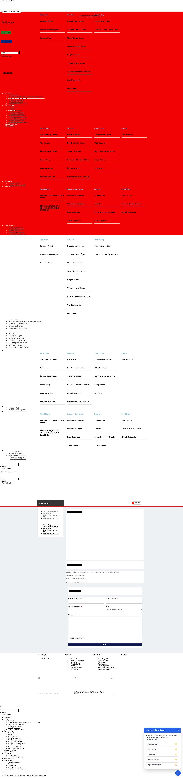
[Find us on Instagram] (5, 3)
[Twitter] (46, 662)
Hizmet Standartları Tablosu (19, 122)
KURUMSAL (9, 12)
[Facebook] (41, 662)
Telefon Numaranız (75, 607)
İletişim (116, 700)
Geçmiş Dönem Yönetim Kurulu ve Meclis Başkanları (24, 722)
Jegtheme (43, 775)
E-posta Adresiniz (112, 598)
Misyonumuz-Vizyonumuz (16, 724)
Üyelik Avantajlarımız (14, 738)
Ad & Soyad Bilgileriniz (76, 598)
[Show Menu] (0, 470)
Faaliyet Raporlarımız (14, 726)
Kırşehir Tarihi (12, 755)
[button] (50, 522)
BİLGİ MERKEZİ (10, 186)
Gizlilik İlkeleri (118, 697)
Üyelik (10, 734)
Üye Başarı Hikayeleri (14, 746)
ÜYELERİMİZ (8, 731)
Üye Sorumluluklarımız (15, 741)
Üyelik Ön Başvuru (13, 736)
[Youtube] (55, 662)
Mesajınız (72, 615)
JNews (7, 775)
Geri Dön (138, 503)
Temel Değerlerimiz (14, 728)
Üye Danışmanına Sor (14, 740)
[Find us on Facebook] (1, 3)
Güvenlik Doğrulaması (76, 638)
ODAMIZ (7, 719)
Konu (107, 607)
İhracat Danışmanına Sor (15, 745)
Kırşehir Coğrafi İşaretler (18, 185)
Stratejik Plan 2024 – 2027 (18, 103)
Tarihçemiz (11, 721)
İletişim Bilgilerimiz (49, 510)
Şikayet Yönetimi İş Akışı (18, 234)
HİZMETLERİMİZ (11, 124)
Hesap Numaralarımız (50, 512)
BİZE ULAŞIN (8, 760)
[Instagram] (50, 662)
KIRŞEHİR (7, 753)
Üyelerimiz (11, 733)
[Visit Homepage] (91, 473)
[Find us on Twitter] (3, 3)
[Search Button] (1, 50)
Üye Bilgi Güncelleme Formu (17, 743)
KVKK (44, 517)
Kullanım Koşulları (120, 695)
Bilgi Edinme (47, 513)
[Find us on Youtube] (6, 3)
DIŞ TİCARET (9, 126)
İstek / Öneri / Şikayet (50, 515)
